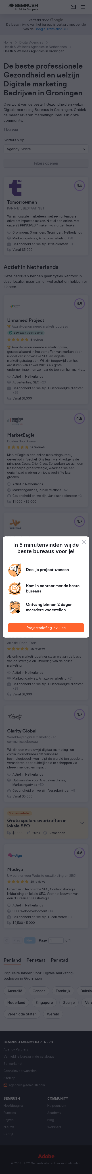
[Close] (84, 541)
